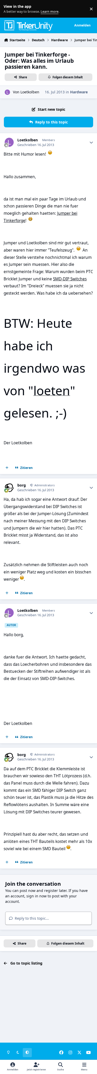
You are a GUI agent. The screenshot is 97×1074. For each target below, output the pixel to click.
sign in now (36, 895)
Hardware (79, 91)
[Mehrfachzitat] (7, 467)
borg (21, 485)
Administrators (44, 485)
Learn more (10, 8)
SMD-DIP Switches (70, 279)
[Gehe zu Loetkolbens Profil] (7, 92)
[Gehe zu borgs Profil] (9, 487)
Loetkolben (29, 91)
